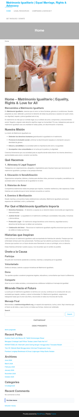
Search (7, 310)
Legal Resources (21, 11)
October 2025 (9, 377)
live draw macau (12, 400)
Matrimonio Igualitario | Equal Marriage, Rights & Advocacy (36, 3)
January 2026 (9, 370)
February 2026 (10, 367)
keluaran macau (10, 406)
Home (8, 11)
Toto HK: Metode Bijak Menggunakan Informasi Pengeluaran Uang (27, 348)
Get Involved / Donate (15, 18)
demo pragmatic (10, 329)
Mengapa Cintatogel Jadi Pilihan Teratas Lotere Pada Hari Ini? (26, 341)
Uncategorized (10, 386)
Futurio (53, 414)
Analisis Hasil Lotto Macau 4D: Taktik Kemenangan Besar (24, 338)
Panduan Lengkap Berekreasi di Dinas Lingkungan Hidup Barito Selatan (29, 351)
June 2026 (8, 360)
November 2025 (10, 373)
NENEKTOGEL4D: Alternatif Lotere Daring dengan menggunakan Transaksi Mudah (33, 345)
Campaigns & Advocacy (42, 11)
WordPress (41, 414)
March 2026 (9, 363)
